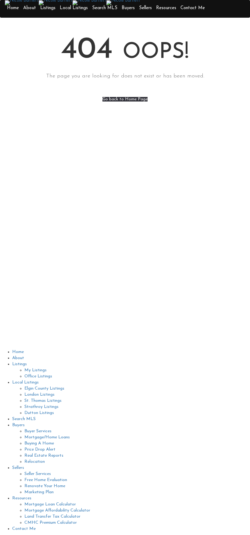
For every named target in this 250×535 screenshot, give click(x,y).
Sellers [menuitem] (18, 467)
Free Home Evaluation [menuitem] (45, 480)
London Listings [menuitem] (39, 394)
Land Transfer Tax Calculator (162, 259)
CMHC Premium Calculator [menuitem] (50, 522)
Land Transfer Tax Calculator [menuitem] (52, 516)
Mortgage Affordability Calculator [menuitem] (57, 510)
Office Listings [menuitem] (38, 376)
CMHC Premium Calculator (160, 265)
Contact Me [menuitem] (24, 528)
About (29, 8)
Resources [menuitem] (21, 498)
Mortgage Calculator (154, 246)
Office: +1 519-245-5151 (74, 209)
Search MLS (104, 8)
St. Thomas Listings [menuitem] (43, 400)
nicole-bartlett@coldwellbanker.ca (74, 218)
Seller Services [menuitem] (37, 474)
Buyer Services (147, 191)
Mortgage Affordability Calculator (167, 253)
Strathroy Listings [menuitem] (41, 407)
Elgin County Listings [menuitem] (44, 388)
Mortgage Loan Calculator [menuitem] (50, 504)
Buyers (128, 8)
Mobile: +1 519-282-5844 (74, 200)
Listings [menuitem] (19, 364)
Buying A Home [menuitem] (39, 443)
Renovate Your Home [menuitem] (44, 486)
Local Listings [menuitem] (25, 382)
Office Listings (148, 240)
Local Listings (74, 8)
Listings (47, 8)
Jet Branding (202, 341)
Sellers (145, 8)
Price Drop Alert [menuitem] (39, 449)
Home (13, 8)
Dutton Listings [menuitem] (39, 413)
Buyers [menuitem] (18, 425)
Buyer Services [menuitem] (38, 431)
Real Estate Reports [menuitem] (43, 455)
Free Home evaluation (155, 209)
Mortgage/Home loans (156, 197)
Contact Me (192, 8)
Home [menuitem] (18, 352)
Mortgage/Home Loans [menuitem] (47, 437)
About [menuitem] (18, 358)
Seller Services (147, 203)
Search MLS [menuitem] (24, 419)
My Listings (145, 185)
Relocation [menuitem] (34, 461)
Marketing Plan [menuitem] (39, 492)
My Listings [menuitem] (35, 370)
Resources (166, 8)
